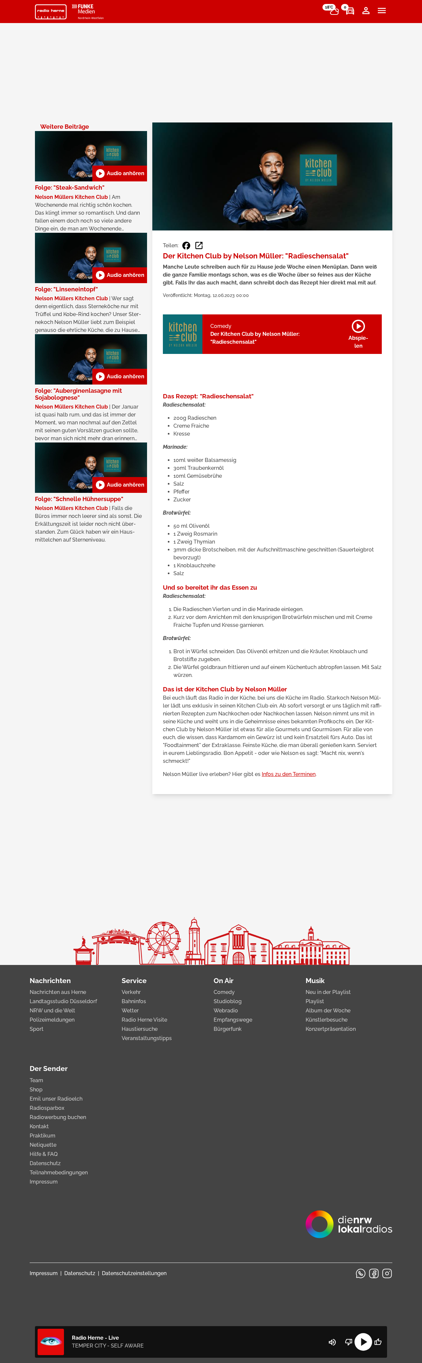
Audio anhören (119, 173)
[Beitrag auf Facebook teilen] (186, 246)
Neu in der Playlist (328, 992)
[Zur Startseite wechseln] (51, 12)
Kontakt (39, 1126)
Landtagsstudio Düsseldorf (63, 1001)
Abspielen (358, 333)
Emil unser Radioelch (56, 1099)
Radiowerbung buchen (58, 1117)
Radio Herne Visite (144, 1020)
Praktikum (42, 1136)
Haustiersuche (140, 1029)
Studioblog (228, 1001)
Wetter (130, 1010)
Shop (36, 1089)
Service (134, 980)
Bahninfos (134, 1001)
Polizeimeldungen (52, 1020)
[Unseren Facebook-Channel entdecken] (374, 1273)
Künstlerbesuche (326, 1020)
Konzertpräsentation (331, 1029)
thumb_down (349, 1342)
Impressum (44, 1182)
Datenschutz (45, 1163)
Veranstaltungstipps (147, 1038)
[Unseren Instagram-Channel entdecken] (387, 1273)
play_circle (363, 1341)
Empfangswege (233, 1020)
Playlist (315, 1001)
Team (36, 1080)
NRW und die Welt (52, 1010)
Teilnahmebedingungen (59, 1172)
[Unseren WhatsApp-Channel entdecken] (360, 1273)
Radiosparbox (47, 1108)
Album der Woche (328, 1010)
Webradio (226, 1010)
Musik (315, 980)
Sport (37, 1029)
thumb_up (378, 1342)
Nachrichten (50, 980)
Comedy (224, 992)
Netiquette (43, 1145)
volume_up (332, 1342)
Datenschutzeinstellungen (134, 1273)
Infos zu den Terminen (289, 774)
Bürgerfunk (228, 1029)
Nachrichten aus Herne (58, 992)
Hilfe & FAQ (44, 1154)
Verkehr (131, 992)
